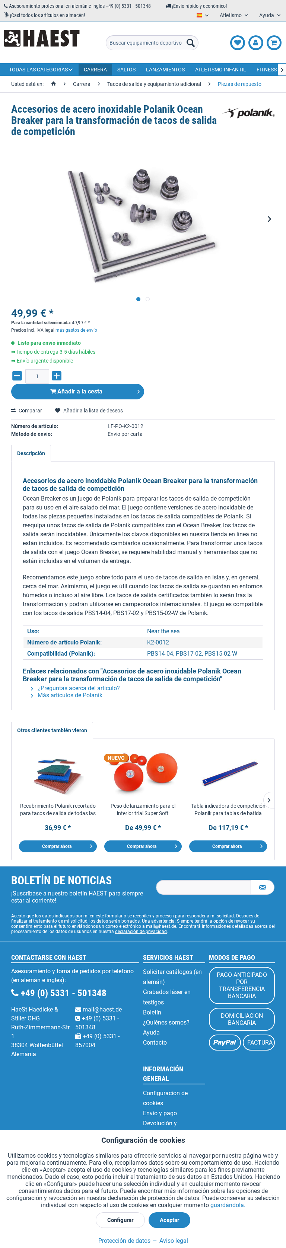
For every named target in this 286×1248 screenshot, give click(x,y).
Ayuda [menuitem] (267, 15)
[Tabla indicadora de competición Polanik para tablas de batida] (228, 772)
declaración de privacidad (141, 931)
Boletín (152, 1012)
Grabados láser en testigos (167, 997)
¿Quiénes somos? (166, 1022)
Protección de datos (124, 1240)
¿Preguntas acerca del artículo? (78, 688)
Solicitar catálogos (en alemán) (172, 976)
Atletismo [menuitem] (231, 15)
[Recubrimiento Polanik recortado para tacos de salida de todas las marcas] (58, 772)
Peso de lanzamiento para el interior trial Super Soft (143, 809)
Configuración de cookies (165, 1098)
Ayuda (151, 1032)
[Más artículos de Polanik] (248, 117)
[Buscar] (190, 42)
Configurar (120, 1220)
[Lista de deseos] (237, 42)
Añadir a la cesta (79, 391)
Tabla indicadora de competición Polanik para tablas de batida (228, 809)
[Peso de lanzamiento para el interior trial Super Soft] (143, 772)
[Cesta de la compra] (274, 42)
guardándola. (227, 1205)
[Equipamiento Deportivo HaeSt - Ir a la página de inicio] (42, 43)
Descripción (31, 453)
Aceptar (169, 1220)
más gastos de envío (76, 330)
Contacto (155, 1042)
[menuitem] (152, 42)
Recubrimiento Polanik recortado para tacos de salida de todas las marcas (58, 810)
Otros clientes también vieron (52, 730)
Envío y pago (160, 1113)
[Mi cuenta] (255, 42)
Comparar (30, 411)
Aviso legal (173, 1240)
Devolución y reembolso (160, 1128)
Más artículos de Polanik (69, 695)
